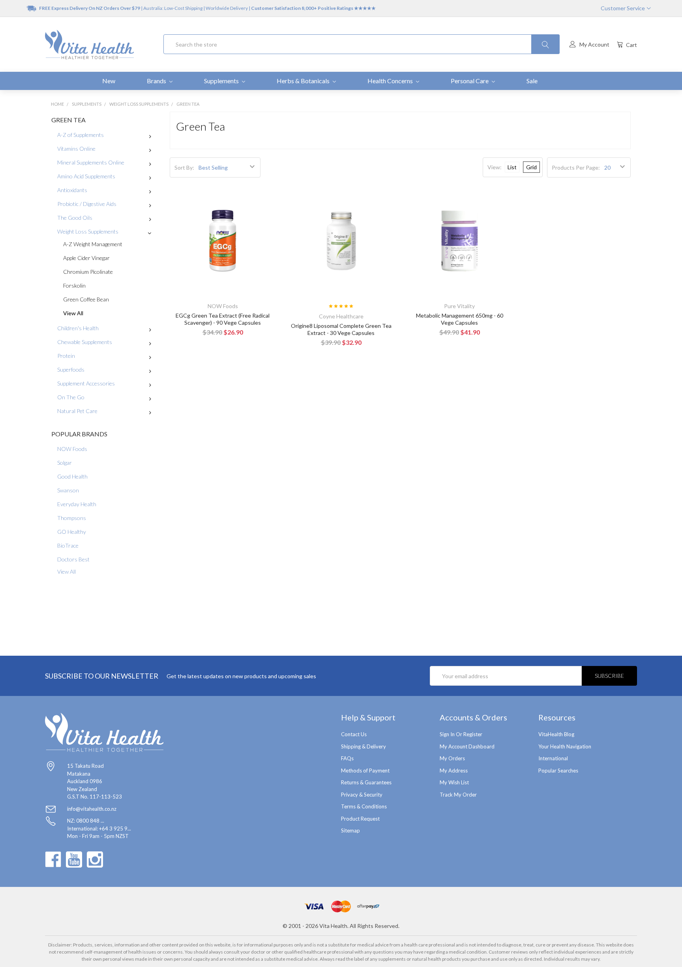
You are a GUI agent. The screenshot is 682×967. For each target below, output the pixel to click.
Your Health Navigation (564, 746)
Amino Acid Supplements (86, 176)
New (108, 80)
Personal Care (470, 80)
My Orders (452, 758)
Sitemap (350, 830)
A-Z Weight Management (92, 244)
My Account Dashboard (467, 746)
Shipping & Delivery (363, 746)
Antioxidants (72, 190)
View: (494, 167)
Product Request (360, 818)
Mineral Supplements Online (90, 162)
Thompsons (71, 517)
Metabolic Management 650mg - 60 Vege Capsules (459, 319)
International (553, 758)
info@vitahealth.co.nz (91, 809)
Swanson (68, 490)
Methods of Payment (365, 770)
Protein (66, 355)
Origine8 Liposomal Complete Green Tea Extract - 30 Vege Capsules (341, 329)
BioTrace (68, 545)
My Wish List (454, 782)
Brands (157, 80)
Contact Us (354, 734)
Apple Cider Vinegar (86, 257)
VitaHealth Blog (556, 734)
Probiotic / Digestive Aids (86, 203)
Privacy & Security (361, 794)
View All (73, 313)
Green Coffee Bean (86, 299)
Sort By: (184, 167)
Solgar (64, 462)
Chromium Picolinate (88, 271)
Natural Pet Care (77, 411)
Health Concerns (390, 80)
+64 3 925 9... (115, 828)
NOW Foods (72, 448)
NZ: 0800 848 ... (85, 820)
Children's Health (78, 328)
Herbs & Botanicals (304, 80)
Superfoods (70, 369)
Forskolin (74, 285)
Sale (532, 80)
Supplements (222, 80)
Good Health (72, 476)
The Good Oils (74, 217)
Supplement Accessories (86, 383)
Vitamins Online (76, 148)
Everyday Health (76, 504)
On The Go (70, 397)
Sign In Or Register (461, 734)
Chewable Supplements (84, 342)
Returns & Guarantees (366, 782)
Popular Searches (558, 770)
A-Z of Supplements (80, 134)
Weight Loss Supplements (87, 231)
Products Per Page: (576, 167)
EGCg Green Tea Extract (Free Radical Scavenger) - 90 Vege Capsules (223, 319)
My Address (454, 770)
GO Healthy (71, 531)
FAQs (347, 758)
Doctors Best (73, 559)
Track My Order (458, 794)
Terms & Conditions (364, 806)
